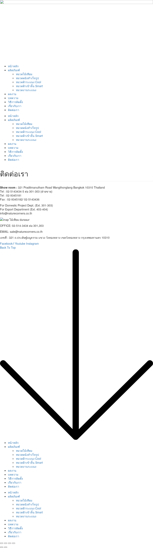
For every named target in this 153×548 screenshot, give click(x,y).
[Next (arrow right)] (5, 547)
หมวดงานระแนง (26, 90)
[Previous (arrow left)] (1, 547)
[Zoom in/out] (13, 543)
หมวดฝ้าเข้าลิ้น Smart (29, 86)
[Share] (5, 543)
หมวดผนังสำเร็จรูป (27, 78)
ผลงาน (12, 94)
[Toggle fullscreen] (9, 543)
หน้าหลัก (13, 66)
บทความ (13, 98)
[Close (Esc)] (1, 543)
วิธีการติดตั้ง (15, 102)
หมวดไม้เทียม (24, 74)
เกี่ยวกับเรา (14, 106)
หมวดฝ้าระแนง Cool (28, 82)
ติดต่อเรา (13, 110)
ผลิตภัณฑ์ (14, 70)
